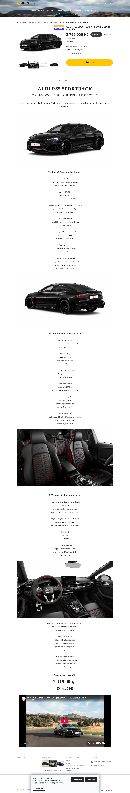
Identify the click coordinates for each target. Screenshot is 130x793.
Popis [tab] (61, 81)
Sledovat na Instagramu (54, 770)
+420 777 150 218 (99, 765)
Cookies (68, 770)
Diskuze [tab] (68, 81)
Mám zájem (89, 62)
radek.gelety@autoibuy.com (102, 761)
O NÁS (68, 761)
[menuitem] (38, 10)
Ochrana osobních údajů (73, 768)
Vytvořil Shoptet (108, 790)
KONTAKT (69, 763)
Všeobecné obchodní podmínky (75, 766)
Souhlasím (91, 779)
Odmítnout (77, 779)
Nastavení (39, 788)
